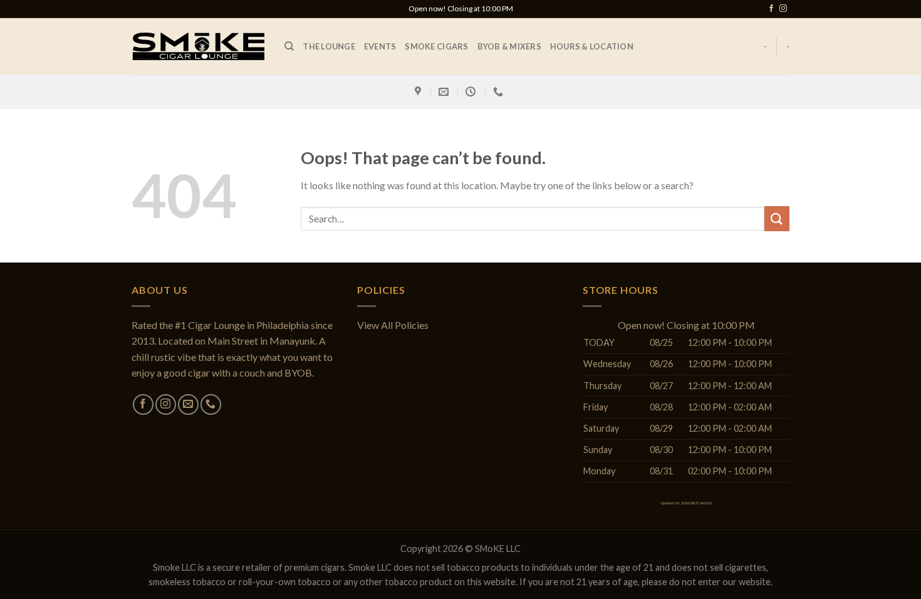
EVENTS (380, 46)
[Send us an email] (188, 404)
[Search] (289, 46)
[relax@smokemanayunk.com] (445, 92)
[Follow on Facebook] (771, 8)
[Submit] (776, 218)
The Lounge (329, 46)
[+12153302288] (499, 92)
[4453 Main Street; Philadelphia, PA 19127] (419, 92)
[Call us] (210, 404)
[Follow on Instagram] (783, 8)
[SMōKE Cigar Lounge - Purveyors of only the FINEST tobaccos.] (199, 46)
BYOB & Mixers (509, 46)
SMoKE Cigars (436, 46)
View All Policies (393, 325)
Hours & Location (591, 46)
